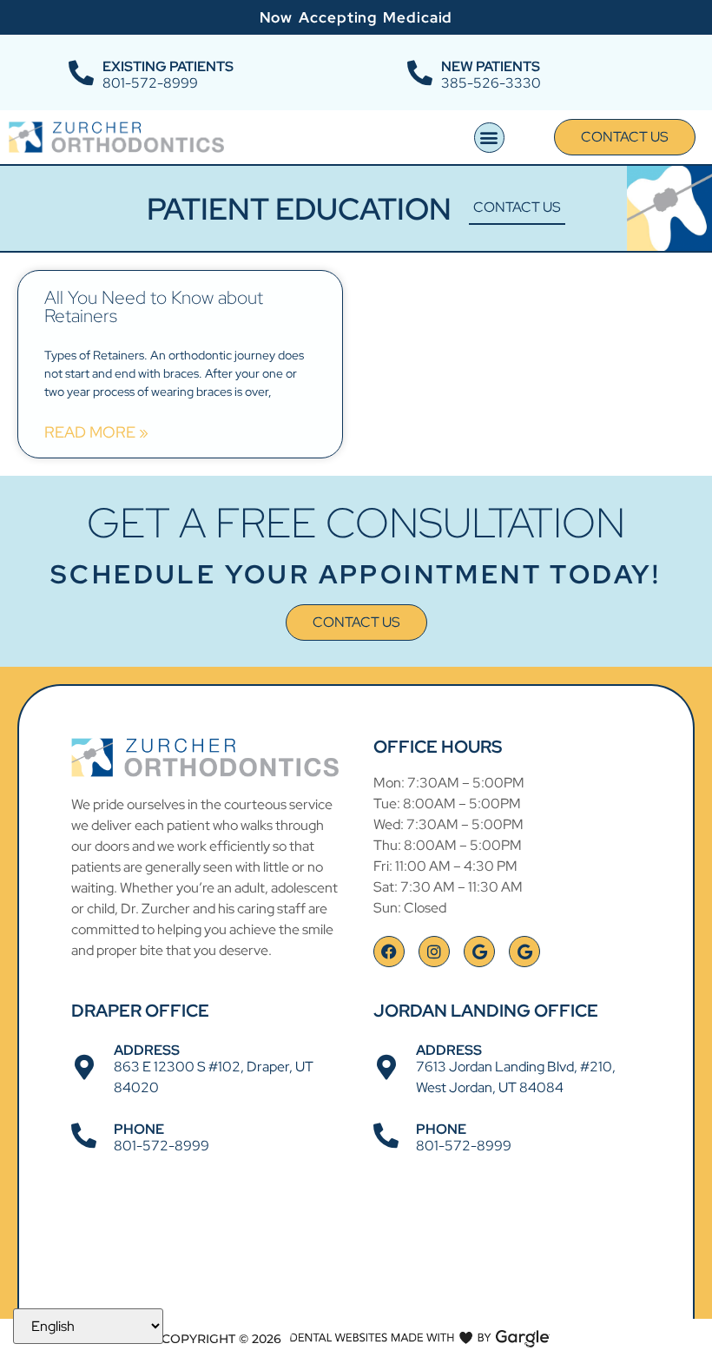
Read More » (96, 432)
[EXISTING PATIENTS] (81, 73)
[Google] (479, 951)
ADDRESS (147, 1050)
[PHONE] (83, 1136)
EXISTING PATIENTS (168, 66)
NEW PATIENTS (490, 66)
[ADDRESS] (83, 1067)
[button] (489, 137)
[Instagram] (434, 951)
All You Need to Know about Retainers (153, 306)
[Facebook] (389, 951)
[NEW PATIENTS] (419, 73)
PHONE (139, 1129)
